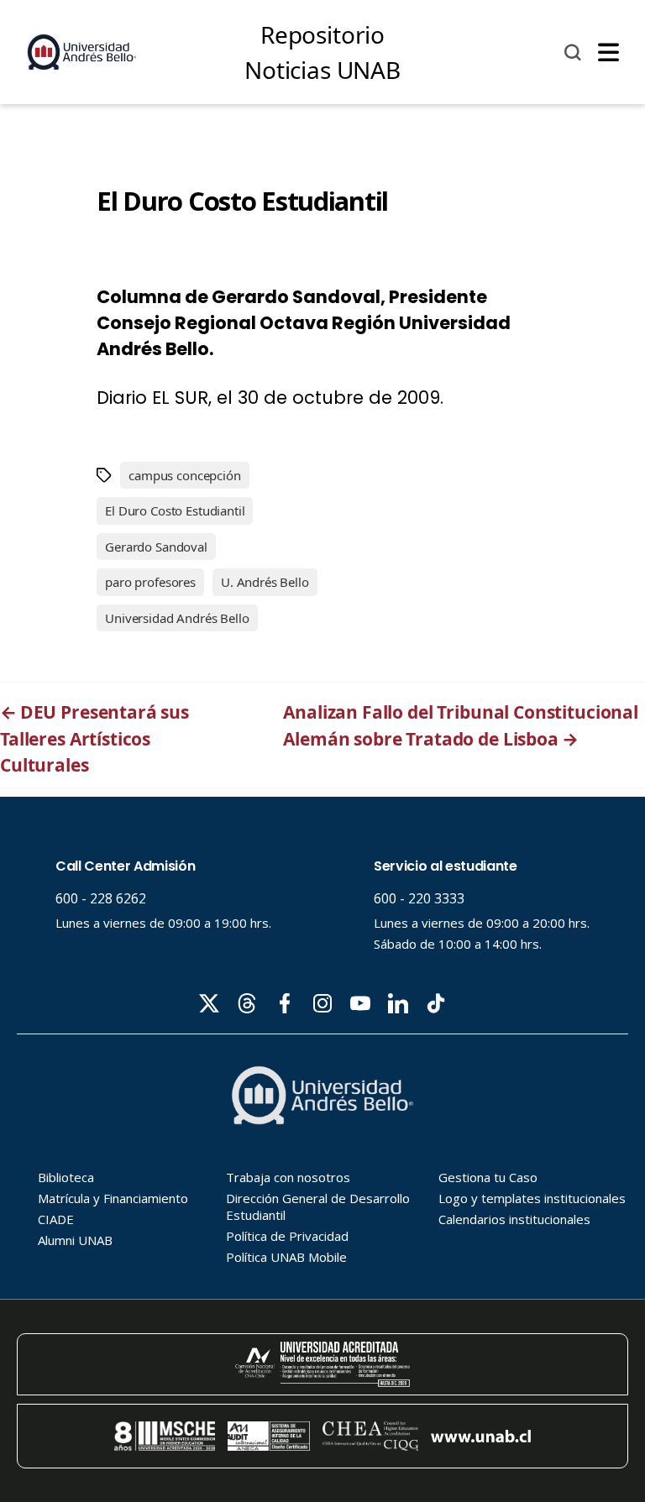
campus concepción (184, 475)
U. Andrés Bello (265, 581)
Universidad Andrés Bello (177, 618)
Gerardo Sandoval (156, 546)
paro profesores (150, 581)
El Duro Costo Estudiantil (174, 510)
